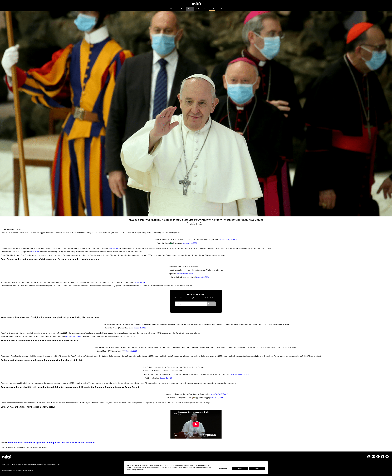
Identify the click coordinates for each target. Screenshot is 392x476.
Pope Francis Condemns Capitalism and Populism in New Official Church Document (51, 442)
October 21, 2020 (202, 277)
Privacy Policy (6, 464)
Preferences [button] (139, 469)
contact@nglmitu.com (53, 464)
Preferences (223, 468)
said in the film (140, 282)
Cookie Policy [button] (182, 467)
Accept (257, 468)
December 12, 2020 (190, 243)
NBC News (113, 248)
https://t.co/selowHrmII (185, 274)
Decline (240, 468)
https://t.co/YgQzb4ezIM (228, 239)
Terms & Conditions (17, 464)
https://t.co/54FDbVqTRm (240, 374)
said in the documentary (73, 336)
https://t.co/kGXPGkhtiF (219, 394)
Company (27, 464)
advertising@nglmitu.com (38, 464)
